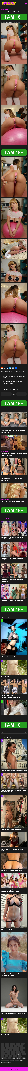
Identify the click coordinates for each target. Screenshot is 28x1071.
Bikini (16, 1045)
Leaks (13, 1052)
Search (26, 732)
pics (3, 1056)
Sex (14, 1058)
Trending (2, 661)
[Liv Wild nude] (14, 667)
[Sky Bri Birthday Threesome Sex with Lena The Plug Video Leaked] (14, 880)
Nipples (3, 1054)
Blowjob (21, 1045)
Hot (2, 620)
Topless (3, 1062)
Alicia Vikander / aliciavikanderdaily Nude (14, 770)
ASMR (7, 1045)
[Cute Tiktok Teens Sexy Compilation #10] (14, 591)
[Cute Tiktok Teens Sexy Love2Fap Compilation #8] (14, 570)
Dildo (11, 1050)
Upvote (6, 394)
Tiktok (17, 1060)
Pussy (15, 1056)
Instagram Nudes (5, 499)
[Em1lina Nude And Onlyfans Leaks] (14, 811)
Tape (3, 1060)
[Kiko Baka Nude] (14, 707)
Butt (2, 371)
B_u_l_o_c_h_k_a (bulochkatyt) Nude (12, 501)
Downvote (21, 394)
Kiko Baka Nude (6, 717)
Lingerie (18, 1052)
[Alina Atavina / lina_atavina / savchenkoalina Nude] (14, 952)
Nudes (13, 1054)
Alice (23, 1043)
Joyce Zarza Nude (6, 929)
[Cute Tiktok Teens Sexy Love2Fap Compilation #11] (14, 528)
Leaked (8, 1052)
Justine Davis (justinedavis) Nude (11, 870)
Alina (3, 1045)
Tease (7, 1060)
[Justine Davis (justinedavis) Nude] (14, 861)
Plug (13, 371)
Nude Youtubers (5, 428)
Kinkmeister (10, 1069)
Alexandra (13, 1043)
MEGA (23, 1052)
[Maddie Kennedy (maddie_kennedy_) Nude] (14, 839)
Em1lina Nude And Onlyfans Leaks (11, 829)
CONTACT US (17, 1069)
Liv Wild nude (5, 676)
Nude (9, 1054)
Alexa (7, 1043)
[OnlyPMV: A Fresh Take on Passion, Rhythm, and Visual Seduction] (14, 686)
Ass (12, 1045)
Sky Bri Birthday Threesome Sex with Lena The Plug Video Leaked (13, 890)
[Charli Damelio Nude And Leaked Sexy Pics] (14, 995)
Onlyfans (8, 371)
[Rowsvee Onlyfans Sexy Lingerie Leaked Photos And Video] (14, 442)
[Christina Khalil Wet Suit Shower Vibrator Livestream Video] (14, 781)
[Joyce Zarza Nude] (14, 911)
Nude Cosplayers (5, 451)
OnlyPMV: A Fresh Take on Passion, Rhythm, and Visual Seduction (12, 696)
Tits (21, 1060)
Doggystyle (16, 1050)
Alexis (18, 1043)
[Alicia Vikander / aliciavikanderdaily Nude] (14, 754)
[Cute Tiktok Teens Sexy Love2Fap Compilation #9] (14, 549)
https (3, 1052)
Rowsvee (18, 371)
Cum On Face (4, 1050)
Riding (20, 1056)
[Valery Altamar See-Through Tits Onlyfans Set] (14, 466)
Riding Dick (4, 1058)
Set (23, 371)
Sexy (24, 1058)
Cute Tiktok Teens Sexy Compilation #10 (14, 600)
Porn (7, 1056)
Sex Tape (19, 1058)
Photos (24, 1054)
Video (9, 1062)
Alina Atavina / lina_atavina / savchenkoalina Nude (10, 974)
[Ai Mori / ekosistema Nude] (14, 637)
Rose (10, 1058)
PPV (11, 1056)
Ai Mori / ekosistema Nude (9, 657)
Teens (12, 1060)
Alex (3, 1043)
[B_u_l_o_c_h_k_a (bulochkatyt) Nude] (14, 490)
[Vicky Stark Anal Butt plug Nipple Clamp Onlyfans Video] (14, 419)
